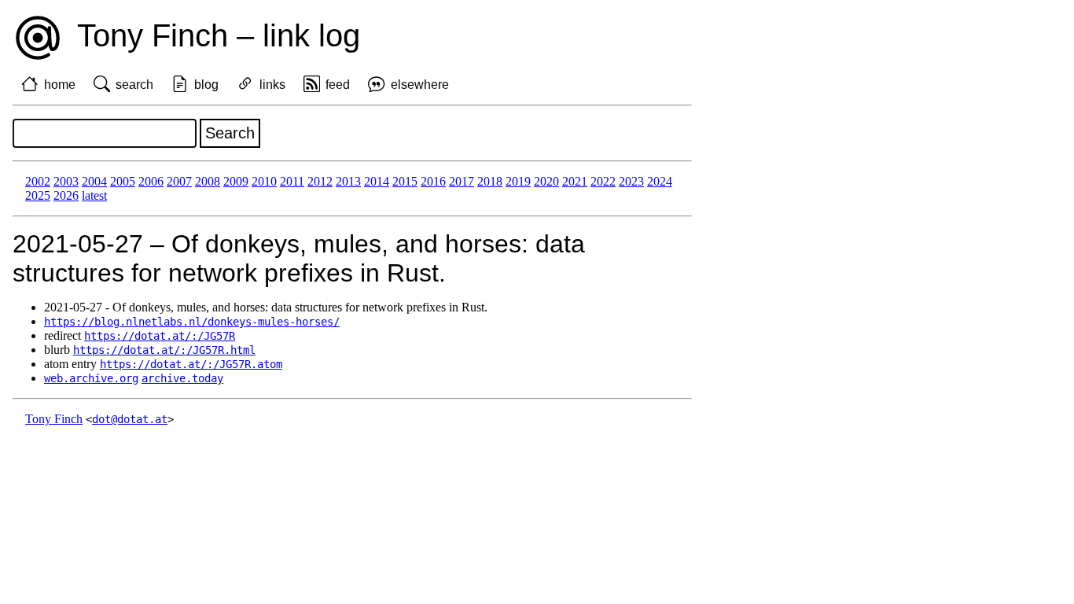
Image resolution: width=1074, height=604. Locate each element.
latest (94, 195)
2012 (320, 181)
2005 (122, 181)
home (59, 84)
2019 (518, 181)
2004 (94, 181)
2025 (37, 195)
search (134, 84)
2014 (376, 181)
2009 (235, 181)
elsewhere (420, 84)
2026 (66, 195)
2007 (179, 181)
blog (206, 84)
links (272, 84)
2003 (66, 181)
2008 (207, 181)
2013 (348, 181)
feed (338, 84)
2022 (603, 181)
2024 (659, 181)
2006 (151, 181)
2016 (433, 181)
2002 (37, 181)
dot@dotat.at (129, 419)
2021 (574, 181)
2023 (631, 181)
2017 (461, 181)
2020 (546, 181)
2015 (404, 181)
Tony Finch (54, 418)
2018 (489, 181)
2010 (264, 181)
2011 (292, 181)
